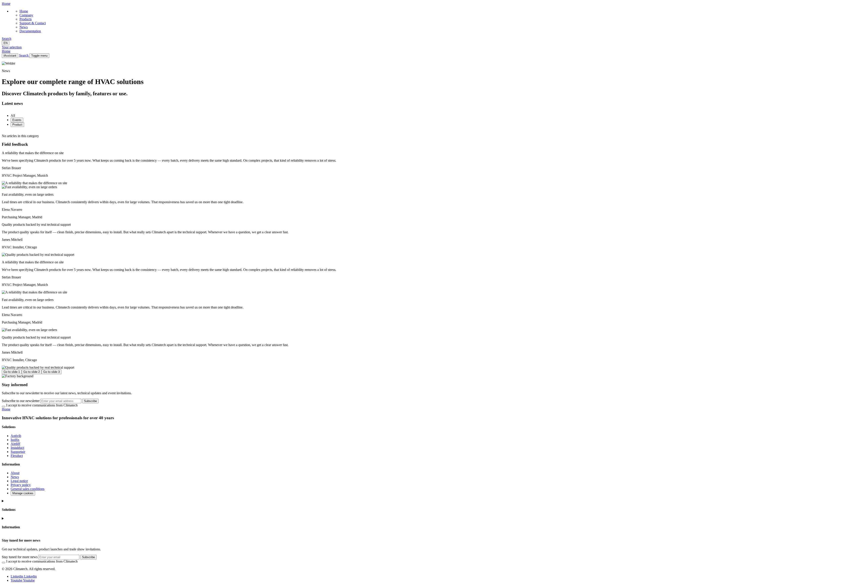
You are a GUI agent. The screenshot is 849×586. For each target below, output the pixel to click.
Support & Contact (32, 23)
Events (16, 120)
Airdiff (15, 444)
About (15, 473)
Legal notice (19, 481)
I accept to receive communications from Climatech (42, 405)
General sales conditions (27, 489)
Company (26, 15)
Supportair (18, 452)
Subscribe (90, 401)
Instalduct (17, 448)
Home (23, 11)
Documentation (30, 31)
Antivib (16, 436)
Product (17, 124)
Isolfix (15, 440)
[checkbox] (3, 406)
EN (6, 43)
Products (25, 19)
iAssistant (10, 55)
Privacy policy (21, 485)
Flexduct (17, 456)
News (23, 27)
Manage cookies (22, 493)
